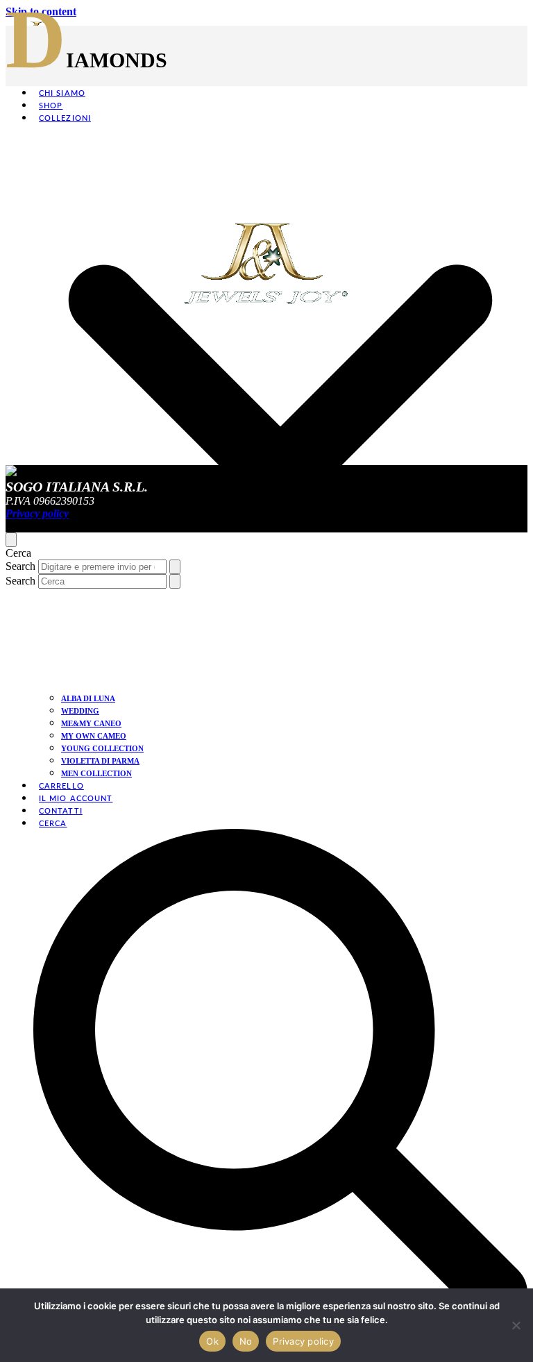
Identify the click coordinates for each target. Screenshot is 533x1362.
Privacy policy (303, 1341)
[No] (516, 1325)
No (246, 1341)
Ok (212, 1341)
